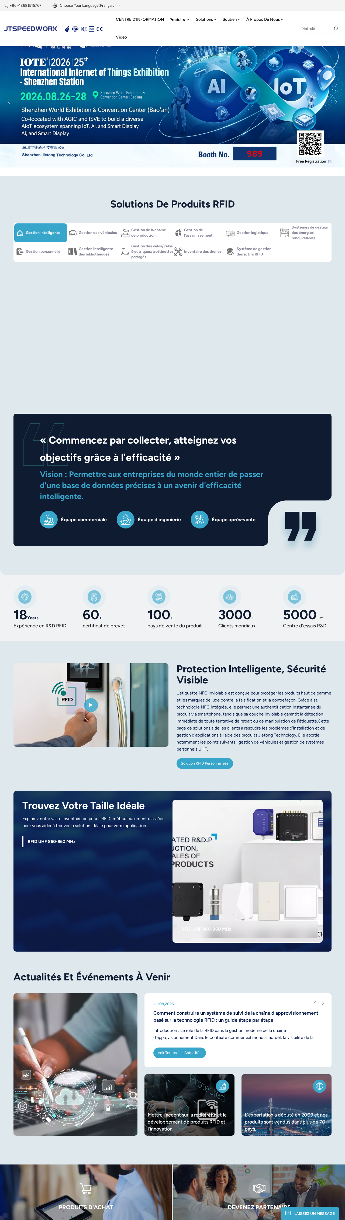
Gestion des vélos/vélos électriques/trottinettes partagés (151, 251)
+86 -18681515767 (25, 5)
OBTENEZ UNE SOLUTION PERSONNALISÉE (232, 372)
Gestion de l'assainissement (198, 233)
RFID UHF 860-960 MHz (206, 929)
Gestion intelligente (43, 232)
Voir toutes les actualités (179, 1052)
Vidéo (121, 37)
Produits (178, 19)
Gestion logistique (252, 232)
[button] (155, 168)
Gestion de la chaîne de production (148, 233)
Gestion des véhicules (98, 232)
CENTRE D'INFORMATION (140, 19)
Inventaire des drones (203, 251)
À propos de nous (263, 19)
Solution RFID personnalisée (205, 763)
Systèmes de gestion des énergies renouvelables (310, 232)
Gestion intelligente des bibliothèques (96, 252)
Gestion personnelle (43, 251)
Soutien (230, 19)
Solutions (204, 19)
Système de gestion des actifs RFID (254, 252)
